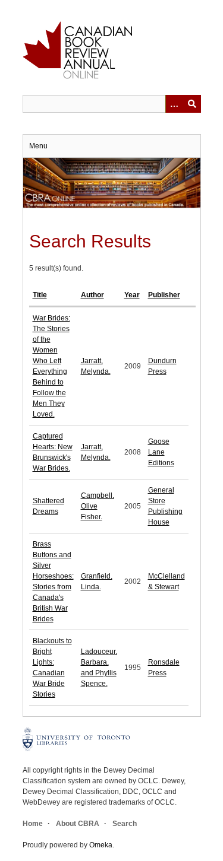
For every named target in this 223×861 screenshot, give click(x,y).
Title (40, 295)
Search (124, 823)
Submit (192, 104)
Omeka (100, 845)
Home (33, 823)
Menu (38, 146)
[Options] (174, 104)
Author (92, 295)
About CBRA (77, 823)
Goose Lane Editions (161, 452)
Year (132, 295)
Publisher (164, 295)
